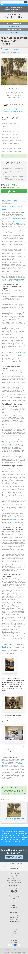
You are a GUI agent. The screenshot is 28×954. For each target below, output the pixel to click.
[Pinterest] (15, 891)
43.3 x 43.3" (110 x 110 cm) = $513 (12, 146)
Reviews (14, 935)
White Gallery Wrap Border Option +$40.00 (12, 171)
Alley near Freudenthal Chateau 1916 (10, 52)
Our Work (14, 933)
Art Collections (14, 903)
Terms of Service (5, 952)
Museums (14, 905)
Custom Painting (14, 915)
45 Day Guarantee (14, 26)
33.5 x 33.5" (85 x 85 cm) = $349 (11, 131)
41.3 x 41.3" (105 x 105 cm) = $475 (12, 143)
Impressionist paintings (8, 444)
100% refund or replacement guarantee (12, 201)
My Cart (15, 11)
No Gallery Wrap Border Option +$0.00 (13, 168)
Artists (14, 898)
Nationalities (14, 907)
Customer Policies (22, 952)
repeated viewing (16, 519)
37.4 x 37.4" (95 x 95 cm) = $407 (11, 137)
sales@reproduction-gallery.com (14, 888)
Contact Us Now (14, 857)
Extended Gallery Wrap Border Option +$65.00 (13, 180)
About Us (14, 931)
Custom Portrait (14, 917)
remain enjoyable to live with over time (13, 280)
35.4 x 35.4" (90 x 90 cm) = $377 (11, 134)
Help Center (14, 923)
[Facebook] (12, 891)
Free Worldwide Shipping (14, 29)
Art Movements (14, 900)
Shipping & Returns (14, 921)
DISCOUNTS (14, 21)
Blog (14, 938)
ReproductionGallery (14, 875)
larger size (22, 352)
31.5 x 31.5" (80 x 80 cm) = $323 (11, 129)
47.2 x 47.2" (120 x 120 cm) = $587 (12, 151)
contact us (18, 223)
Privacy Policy (14, 952)
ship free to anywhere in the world (12, 206)
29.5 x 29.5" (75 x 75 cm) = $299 (11, 126)
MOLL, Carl (17, 49)
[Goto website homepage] (14, 18)
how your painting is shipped (18, 218)
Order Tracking (14, 919)
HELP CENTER (14, 32)
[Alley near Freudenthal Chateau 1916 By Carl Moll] (14, 816)
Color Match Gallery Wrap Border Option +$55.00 (14, 177)
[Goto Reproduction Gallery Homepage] (1, 49)
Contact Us (14, 940)
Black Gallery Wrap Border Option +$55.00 (14, 174)
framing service (17, 221)
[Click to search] (25, 2)
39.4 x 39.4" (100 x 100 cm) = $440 (12, 140)
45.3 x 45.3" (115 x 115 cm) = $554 (12, 149)
